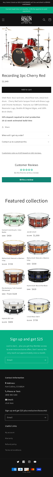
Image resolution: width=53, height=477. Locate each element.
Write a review (26, 179)
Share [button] (7, 127)
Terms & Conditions (13, 450)
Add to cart (26, 89)
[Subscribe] (45, 360)
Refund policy (11, 444)
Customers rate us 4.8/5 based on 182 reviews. (22, 153)
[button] (3, 20)
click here (9, 403)
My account (10, 432)
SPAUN (28, 472)
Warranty (9, 438)
